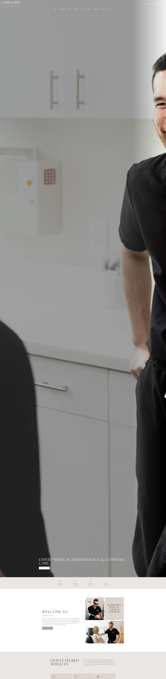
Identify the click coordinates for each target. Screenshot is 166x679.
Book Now (161, 3)
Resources (103, 9)
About (69, 9)
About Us (47, 628)
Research (89, 9)
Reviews (96, 9)
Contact (110, 9)
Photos (82, 9)
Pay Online (154, 3)
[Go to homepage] (71, 4)
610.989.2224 (147, 3)
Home (54, 9)
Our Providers (62, 9)
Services (76, 9)
